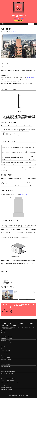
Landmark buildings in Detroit (6, 359)
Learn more (3, 330)
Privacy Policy (22, 395)
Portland (14, 31)
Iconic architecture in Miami (5, 355)
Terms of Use (26, 395)
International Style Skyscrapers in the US (7, 387)
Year (15, 292)
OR (11, 31)
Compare (27, 299)
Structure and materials (6, 66)
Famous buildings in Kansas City (6, 362)
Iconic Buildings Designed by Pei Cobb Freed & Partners (10, 382)
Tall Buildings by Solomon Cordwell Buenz (7, 380)
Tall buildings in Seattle (5, 368)
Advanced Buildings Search (5, 340)
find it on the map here (30, 77)
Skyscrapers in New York (5, 348)
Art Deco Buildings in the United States (7, 385)
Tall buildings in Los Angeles (5, 350)
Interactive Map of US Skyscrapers (6, 338)
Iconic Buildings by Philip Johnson (6, 375)
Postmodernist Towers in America (6, 389)
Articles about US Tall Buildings (6, 342)
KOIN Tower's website (23, 194)
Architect (15, 291)
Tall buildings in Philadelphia (5, 364)
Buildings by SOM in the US (5, 369)
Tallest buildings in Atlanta (5, 357)
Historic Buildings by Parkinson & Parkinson (8, 371)
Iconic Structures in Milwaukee (6, 366)
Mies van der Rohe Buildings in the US (7, 373)
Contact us (3, 332)
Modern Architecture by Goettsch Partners (8, 378)
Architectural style (5, 63)
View (10, 299)
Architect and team (5, 61)
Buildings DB (4, 23)
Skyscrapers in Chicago (5, 352)
